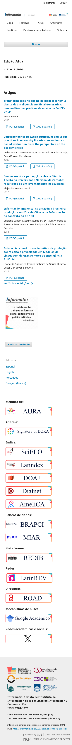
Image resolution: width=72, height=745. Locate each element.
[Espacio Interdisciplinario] (19, 690)
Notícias (12, 30)
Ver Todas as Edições (16, 283)
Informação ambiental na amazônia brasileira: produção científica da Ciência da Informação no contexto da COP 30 (35, 212)
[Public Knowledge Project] (46, 740)
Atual (41, 23)
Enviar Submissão (19, 344)
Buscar (36, 44)
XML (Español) (44, 126)
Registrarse (49, 2)
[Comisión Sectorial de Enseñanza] (45, 673)
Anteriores (56, 23)
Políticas (24, 23)
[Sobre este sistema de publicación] (46, 735)
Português (12, 377)
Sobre (61, 30)
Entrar (63, 2)
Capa (10, 23)
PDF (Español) (17, 126)
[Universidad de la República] (45, 690)
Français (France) (16, 383)
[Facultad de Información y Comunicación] (19, 673)
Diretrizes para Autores (37, 30)
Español (10, 366)
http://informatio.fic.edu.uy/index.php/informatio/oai (40, 728)
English (10, 372)
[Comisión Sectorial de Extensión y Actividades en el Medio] (19, 682)
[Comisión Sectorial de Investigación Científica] (45, 682)
